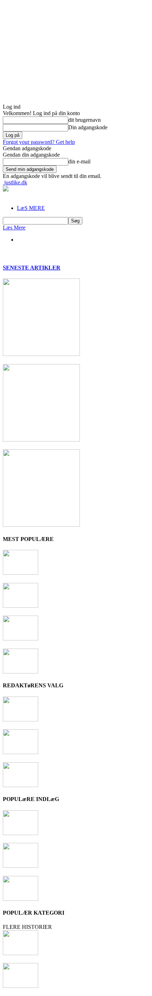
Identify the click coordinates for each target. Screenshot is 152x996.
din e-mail (79, 161)
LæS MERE (31, 208)
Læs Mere (14, 227)
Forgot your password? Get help (39, 142)
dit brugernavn (84, 120)
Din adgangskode (87, 127)
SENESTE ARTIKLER (31, 268)
